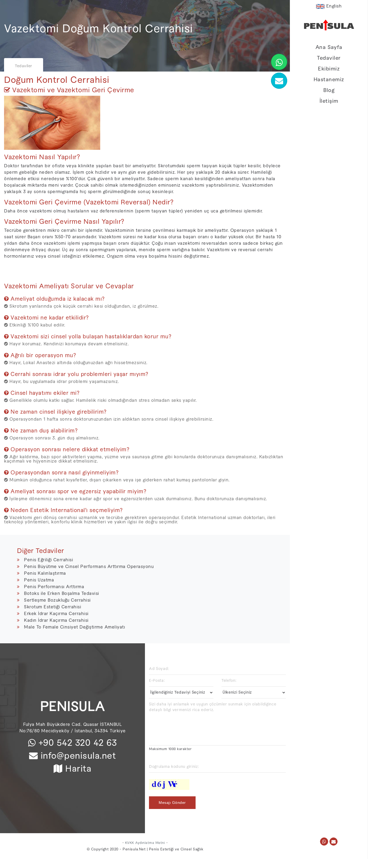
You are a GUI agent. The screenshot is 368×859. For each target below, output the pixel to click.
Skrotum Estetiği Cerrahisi (52, 607)
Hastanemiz (329, 79)
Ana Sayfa (328, 47)
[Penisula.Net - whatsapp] (324, 841)
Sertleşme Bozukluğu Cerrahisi (57, 600)
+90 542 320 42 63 (76, 743)
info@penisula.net (78, 756)
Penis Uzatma (39, 580)
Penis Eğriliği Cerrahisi (48, 560)
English (333, 6)
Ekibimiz (329, 69)
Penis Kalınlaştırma (45, 573)
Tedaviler (329, 58)
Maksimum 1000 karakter (170, 749)
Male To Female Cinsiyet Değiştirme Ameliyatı (74, 627)
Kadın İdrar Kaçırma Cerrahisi (56, 620)
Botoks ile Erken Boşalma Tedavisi (61, 593)
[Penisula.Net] (329, 26)
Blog (328, 90)
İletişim (329, 101)
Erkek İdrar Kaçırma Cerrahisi (56, 614)
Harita (78, 769)
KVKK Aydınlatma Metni (145, 842)
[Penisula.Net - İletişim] (333, 841)
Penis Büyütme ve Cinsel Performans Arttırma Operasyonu (89, 567)
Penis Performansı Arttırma (54, 587)
